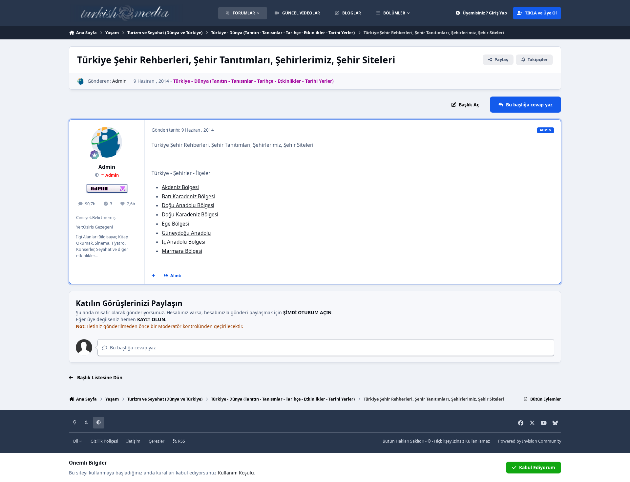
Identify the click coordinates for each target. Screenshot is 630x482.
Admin (119, 81)
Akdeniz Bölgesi (180, 187)
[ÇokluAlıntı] (153, 276)
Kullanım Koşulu (236, 473)
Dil (76, 441)
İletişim (133, 441)
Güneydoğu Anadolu (186, 233)
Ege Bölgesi (175, 223)
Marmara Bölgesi (182, 251)
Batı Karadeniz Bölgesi (188, 196)
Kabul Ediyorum (537, 467)
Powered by (529, 441)
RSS (181, 441)
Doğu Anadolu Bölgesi (188, 205)
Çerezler (156, 441)
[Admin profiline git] (80, 81)
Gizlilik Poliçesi (104, 441)
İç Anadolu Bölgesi (183, 241)
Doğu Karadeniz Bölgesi (190, 214)
